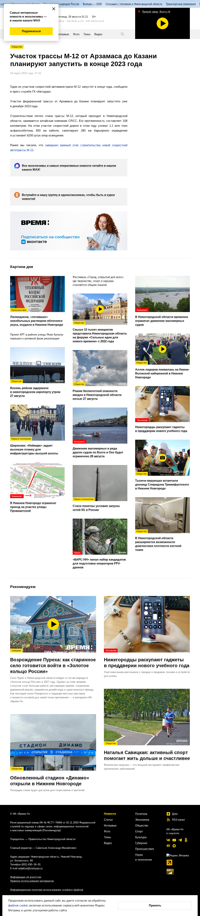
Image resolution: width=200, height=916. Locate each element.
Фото (107, 831)
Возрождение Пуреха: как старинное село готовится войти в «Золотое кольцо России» (53, 661)
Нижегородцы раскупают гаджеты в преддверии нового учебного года (146, 658)
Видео (108, 842)
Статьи (108, 819)
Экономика (142, 819)
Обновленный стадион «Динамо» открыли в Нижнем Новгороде (49, 776)
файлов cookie (18, 905)
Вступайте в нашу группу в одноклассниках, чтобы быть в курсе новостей (68, 196)
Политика (141, 813)
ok (186, 840)
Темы (107, 837)
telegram (180, 840)
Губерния (141, 842)
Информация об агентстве (25, 877)
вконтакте (168, 840)
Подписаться (31, 31)
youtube (174, 840)
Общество (17, 47)
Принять (155, 905)
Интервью (110, 825)
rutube (168, 846)
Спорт (139, 831)
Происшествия (144, 848)
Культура (140, 837)
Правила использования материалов (32, 881)
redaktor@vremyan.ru (30, 868)
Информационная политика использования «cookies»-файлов (46, 889)
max (174, 846)
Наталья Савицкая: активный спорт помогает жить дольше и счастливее (147, 751)
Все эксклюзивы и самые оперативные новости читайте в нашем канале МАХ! (69, 167)
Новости (110, 813)
